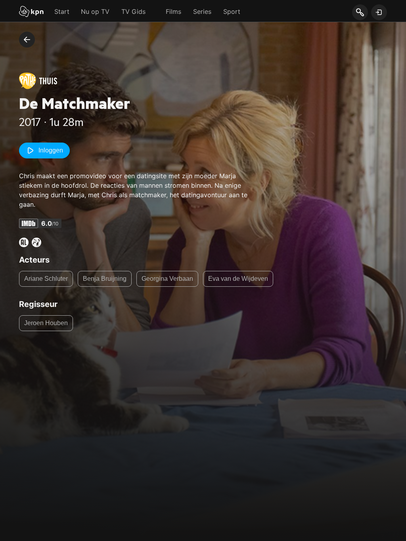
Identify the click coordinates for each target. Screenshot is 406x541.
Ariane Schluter (46, 278)
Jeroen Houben (46, 323)
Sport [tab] (231, 11)
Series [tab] (202, 11)
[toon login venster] (379, 12)
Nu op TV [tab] (95, 11)
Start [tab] (61, 11)
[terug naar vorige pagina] (27, 40)
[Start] (31, 12)
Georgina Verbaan (167, 278)
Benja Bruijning (104, 278)
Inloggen (50, 150)
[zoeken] (360, 13)
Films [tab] (173, 11)
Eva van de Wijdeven (238, 278)
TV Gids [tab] (133, 11)
